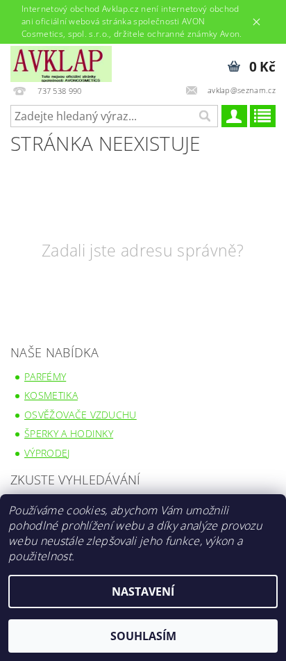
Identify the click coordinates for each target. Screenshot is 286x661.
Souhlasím (143, 636)
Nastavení (143, 591)
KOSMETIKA (51, 395)
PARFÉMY (45, 376)
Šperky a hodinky (68, 433)
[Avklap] (61, 62)
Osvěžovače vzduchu (80, 414)
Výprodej (47, 452)
